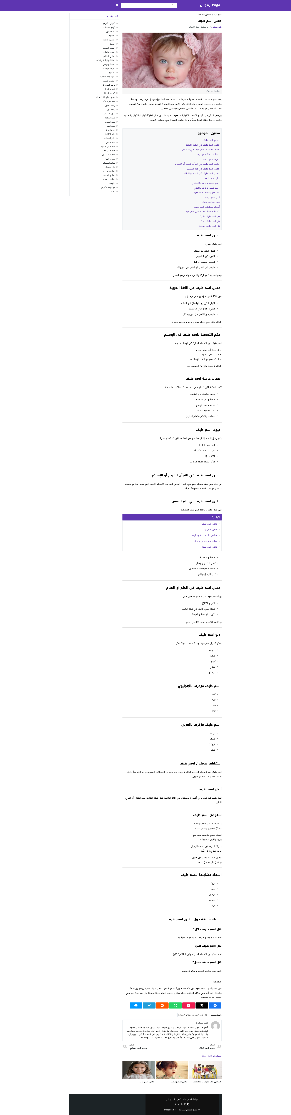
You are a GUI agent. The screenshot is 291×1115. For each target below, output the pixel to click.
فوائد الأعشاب (109, 163)
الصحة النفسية (108, 48)
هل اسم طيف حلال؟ (210, 216)
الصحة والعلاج (109, 52)
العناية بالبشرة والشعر (105, 60)
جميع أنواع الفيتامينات (105, 97)
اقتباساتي (110, 31)
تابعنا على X (180, 1104)
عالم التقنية (110, 134)
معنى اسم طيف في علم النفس (203, 169)
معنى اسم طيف (211, 140)
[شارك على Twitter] (201, 1005)
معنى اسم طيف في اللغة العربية (203, 145)
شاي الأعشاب (109, 114)
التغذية (112, 36)
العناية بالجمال (109, 64)
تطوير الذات (110, 89)
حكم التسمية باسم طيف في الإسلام (201, 150)
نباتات (112, 192)
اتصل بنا (177, 1099)
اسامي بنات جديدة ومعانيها (204, 535)
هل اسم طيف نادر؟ (210, 221)
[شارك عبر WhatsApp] (175, 1005)
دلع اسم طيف (212, 178)
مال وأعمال (110, 167)
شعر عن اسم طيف (211, 202)
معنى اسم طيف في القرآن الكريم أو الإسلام (197, 164)
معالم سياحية (109, 171)
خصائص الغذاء (109, 101)
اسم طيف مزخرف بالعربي (207, 188)
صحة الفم (111, 126)
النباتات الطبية (109, 81)
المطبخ (112, 73)
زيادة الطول (110, 105)
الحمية (112, 44)
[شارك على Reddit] (162, 1005)
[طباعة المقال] (136, 1005)
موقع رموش (210, 5)
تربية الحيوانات (109, 85)
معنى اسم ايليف (209, 524)
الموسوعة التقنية (107, 77)
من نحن (169, 1099)
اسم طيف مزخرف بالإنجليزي (206, 183)
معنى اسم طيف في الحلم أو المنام (202, 173)
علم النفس (110, 142)
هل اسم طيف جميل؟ (209, 226)
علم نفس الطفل (108, 151)
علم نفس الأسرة (108, 146)
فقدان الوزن (110, 159)
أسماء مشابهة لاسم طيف (207, 207)
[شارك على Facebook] (215, 1005)
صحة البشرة (110, 122)
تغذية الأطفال (109, 93)
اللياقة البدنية (109, 68)
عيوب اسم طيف (211, 159)
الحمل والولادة (109, 40)
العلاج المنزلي (109, 56)
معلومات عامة (109, 179)
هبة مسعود (216, 27)
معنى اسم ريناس (179, 1082)
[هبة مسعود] (215, 1025)
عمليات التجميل (108, 155)
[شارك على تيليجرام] (149, 1005)
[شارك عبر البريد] (188, 1005)
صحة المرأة (110, 130)
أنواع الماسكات (108, 27)
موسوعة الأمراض (108, 187)
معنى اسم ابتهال (209, 547)
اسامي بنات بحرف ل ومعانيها (207, 1082)
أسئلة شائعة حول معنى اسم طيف (202, 211)
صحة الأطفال (109, 118)
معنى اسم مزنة (146, 1082)
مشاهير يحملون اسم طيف (206, 192)
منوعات (112, 183)
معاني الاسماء (204, 15)
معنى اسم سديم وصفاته (205, 541)
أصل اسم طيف (212, 197)
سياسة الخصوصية (190, 1099)
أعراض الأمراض (108, 23)
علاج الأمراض (109, 138)
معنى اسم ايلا (210, 530)
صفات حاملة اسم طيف (208, 154)
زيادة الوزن (110, 109)
